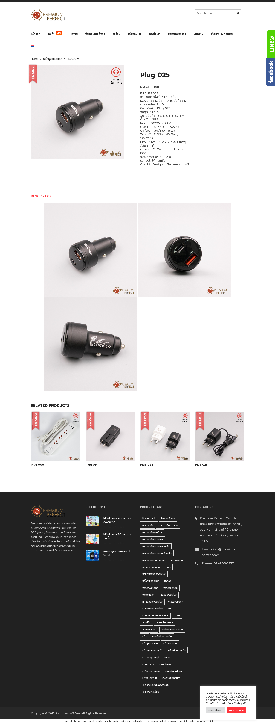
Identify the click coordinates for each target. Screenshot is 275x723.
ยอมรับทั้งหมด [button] (236, 710)
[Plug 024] (165, 451)
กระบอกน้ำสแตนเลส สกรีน (155, 546)
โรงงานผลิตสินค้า (171, 678)
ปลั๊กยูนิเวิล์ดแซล (52, 59)
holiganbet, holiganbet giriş (134, 721)
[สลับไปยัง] (32, 47)
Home (35, 59)
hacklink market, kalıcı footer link (196, 721)
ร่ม (169, 608)
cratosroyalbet (158, 721)
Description (41, 196)
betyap (77, 721)
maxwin (172, 721)
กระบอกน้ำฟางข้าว (152, 532)
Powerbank (149, 518)
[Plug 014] (110, 451)
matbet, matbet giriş (107, 721)
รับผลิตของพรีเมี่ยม (152, 608)
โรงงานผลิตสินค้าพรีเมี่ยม (155, 685)
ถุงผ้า (168, 567)
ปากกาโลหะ (148, 595)
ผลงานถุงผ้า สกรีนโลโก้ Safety (116, 553)
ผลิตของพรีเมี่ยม (168, 595)
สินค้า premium (164, 622)
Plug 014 (92, 465)
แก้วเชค (168, 657)
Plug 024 (146, 465)
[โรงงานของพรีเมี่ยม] (48, 15)
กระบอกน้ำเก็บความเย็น (154, 560)
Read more (60, 451)
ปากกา (167, 581)
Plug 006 (37, 465)
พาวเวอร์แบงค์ (175, 601)
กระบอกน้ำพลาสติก (168, 525)
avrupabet (88, 721)
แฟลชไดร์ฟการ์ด (151, 671)
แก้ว (144, 636)
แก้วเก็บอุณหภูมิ (150, 657)
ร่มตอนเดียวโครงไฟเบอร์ (155, 615)
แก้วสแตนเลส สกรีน (152, 650)
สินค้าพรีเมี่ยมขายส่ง (172, 629)
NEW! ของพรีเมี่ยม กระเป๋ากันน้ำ (118, 536)
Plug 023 (201, 465)
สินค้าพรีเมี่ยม (149, 629)
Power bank (168, 518)
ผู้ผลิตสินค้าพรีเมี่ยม (152, 601)
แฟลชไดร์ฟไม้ (149, 678)
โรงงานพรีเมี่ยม (150, 692)
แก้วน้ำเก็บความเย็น (162, 636)
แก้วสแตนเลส (170, 643)
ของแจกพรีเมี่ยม (151, 567)
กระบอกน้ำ (147, 525)
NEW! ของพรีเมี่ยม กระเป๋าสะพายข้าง (118, 520)
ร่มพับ (177, 615)
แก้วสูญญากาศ (150, 643)
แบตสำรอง (148, 664)
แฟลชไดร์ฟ (165, 664)
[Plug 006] (51, 451)
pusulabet (67, 721)
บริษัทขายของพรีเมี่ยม (154, 574)
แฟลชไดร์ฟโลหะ (173, 671)
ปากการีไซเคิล (170, 588)
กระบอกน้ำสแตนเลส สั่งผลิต (157, 553)
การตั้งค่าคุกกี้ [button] (215, 710)
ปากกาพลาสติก (150, 588)
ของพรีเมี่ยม (177, 560)
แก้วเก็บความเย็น (177, 650)
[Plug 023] (219, 451)
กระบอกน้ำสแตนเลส (152, 539)
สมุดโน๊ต (146, 622)
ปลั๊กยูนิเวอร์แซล (150, 581)
